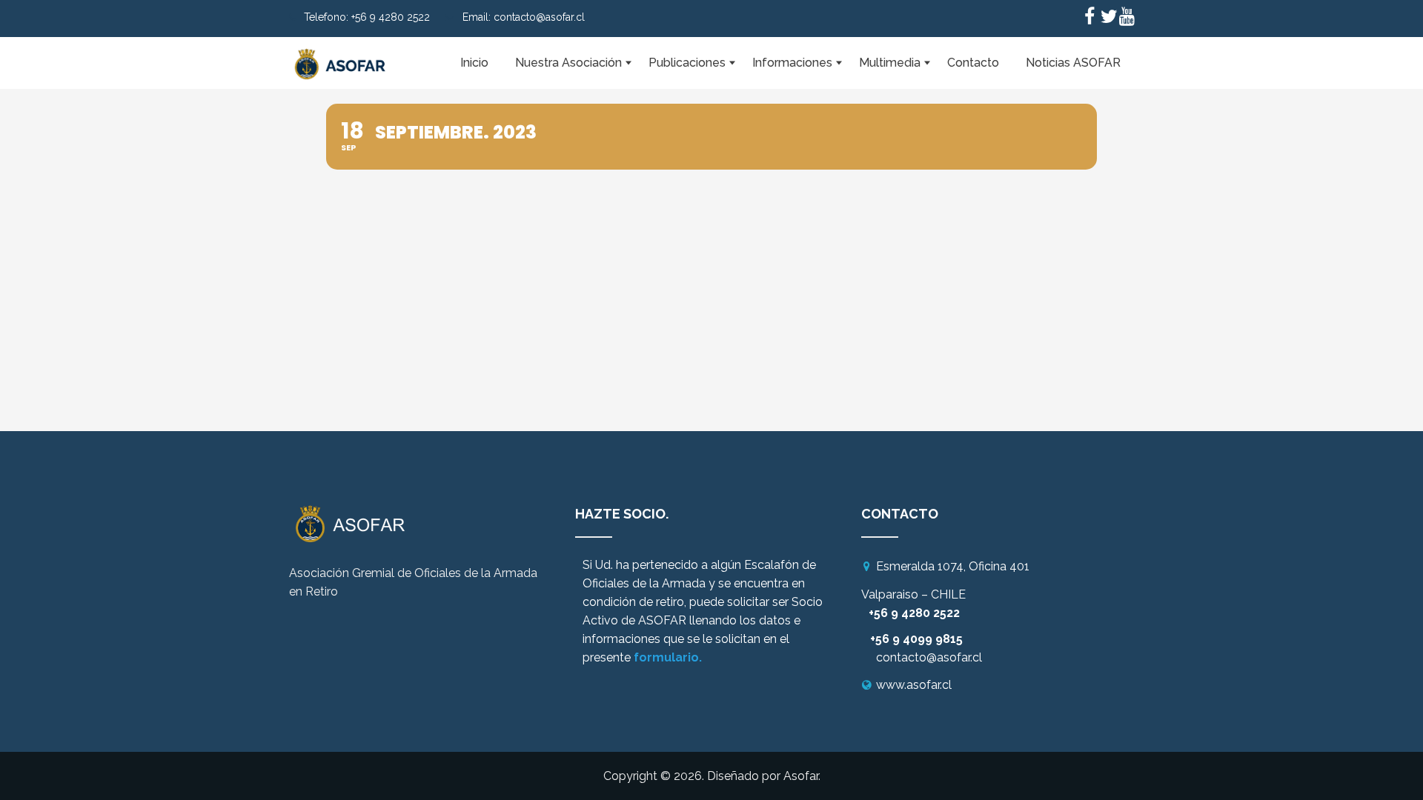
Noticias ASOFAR (1073, 63)
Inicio (474, 63)
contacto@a (909, 657)
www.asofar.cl (914, 685)
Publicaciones (687, 63)
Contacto (973, 63)
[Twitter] (1108, 18)
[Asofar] (341, 55)
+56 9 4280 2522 (390, 17)
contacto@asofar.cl (539, 17)
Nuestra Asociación (568, 63)
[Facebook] (1089, 18)
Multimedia (890, 63)
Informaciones (792, 63)
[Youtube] (1126, 18)
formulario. (668, 657)
